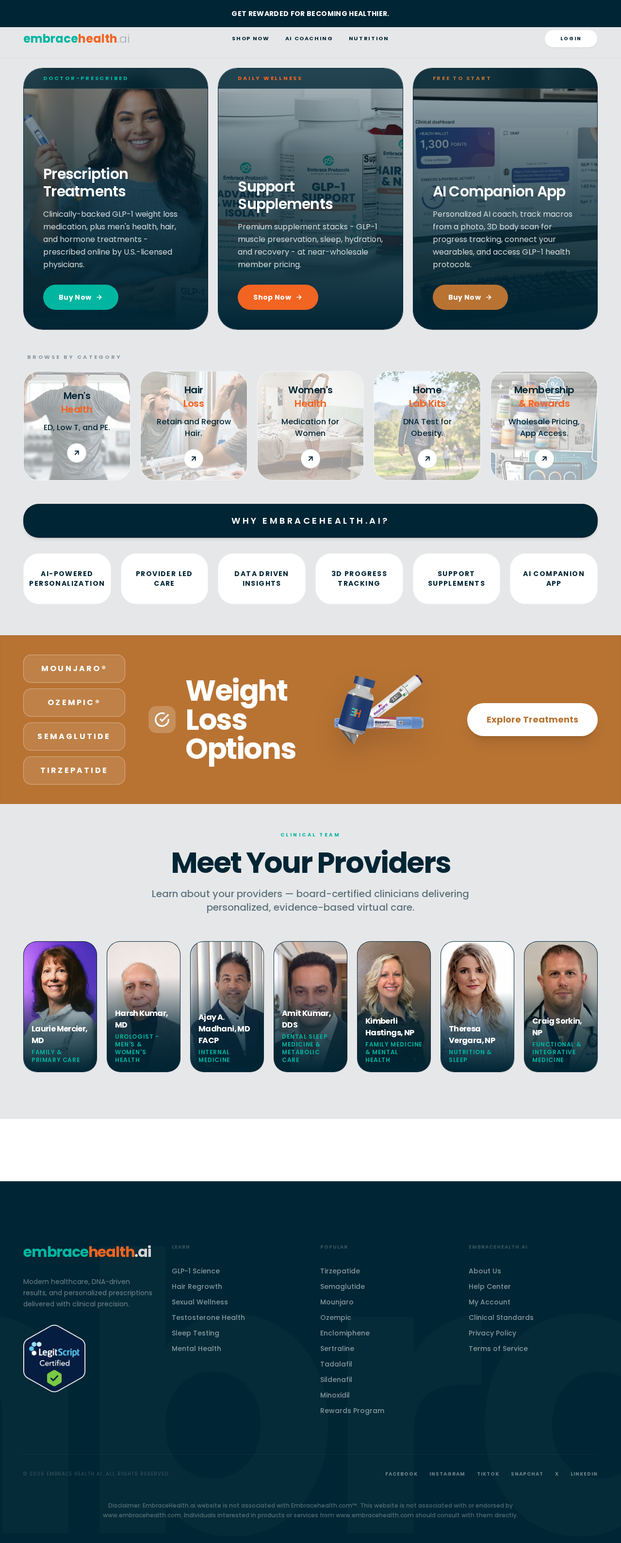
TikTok (488, 1474)
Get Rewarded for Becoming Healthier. (310, 13)
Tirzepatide (340, 1271)
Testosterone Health (208, 1317)
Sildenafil (336, 1379)
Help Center (490, 1286)
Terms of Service (498, 1348)
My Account (489, 1302)
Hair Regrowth (197, 1286)
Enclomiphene (345, 1333)
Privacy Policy (492, 1333)
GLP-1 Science (196, 1271)
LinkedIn (584, 1474)
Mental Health (196, 1348)
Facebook (401, 1474)
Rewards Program (352, 1410)
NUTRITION (369, 38)
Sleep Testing (195, 1333)
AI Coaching (309, 38)
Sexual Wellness (200, 1302)
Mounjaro (337, 1302)
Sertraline (337, 1348)
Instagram (447, 1474)
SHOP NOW (250, 38)
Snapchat (527, 1474)
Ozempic (335, 1317)
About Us (485, 1271)
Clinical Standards (501, 1317)
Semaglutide (342, 1286)
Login (571, 38)
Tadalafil (336, 1364)
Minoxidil (335, 1395)
